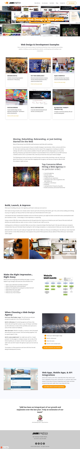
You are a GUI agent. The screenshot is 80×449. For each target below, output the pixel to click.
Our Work (52, 3)
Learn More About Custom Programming (54, 386)
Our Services (45, 3)
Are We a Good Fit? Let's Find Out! (52, 347)
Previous (5, 249)
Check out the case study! (36, 84)
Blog (57, 3)
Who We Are (37, 3)
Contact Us (62, 3)
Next (75, 249)
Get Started (71, 3)
